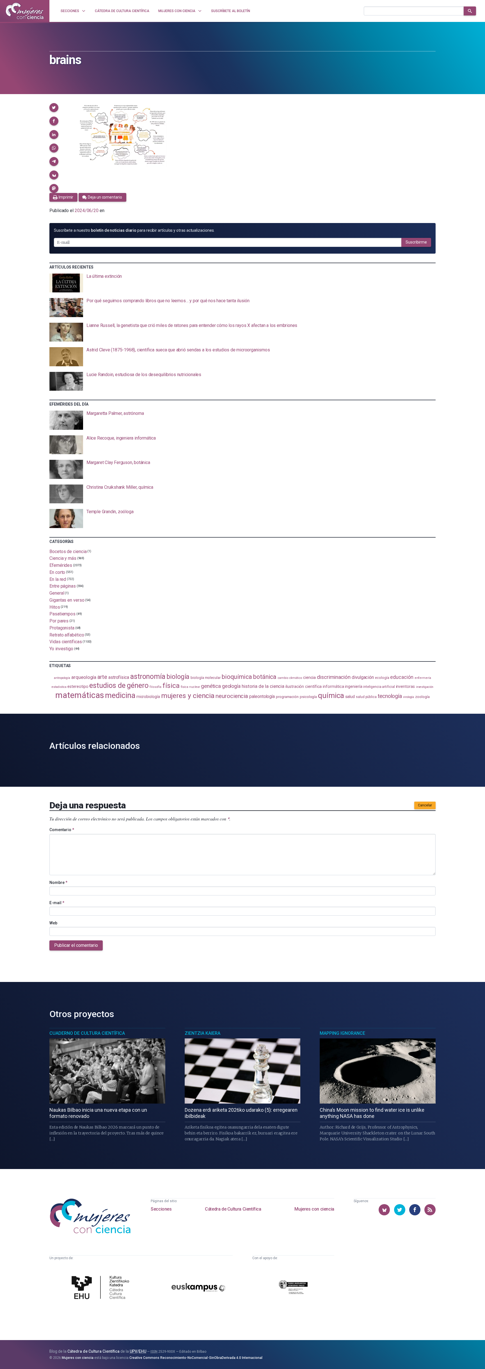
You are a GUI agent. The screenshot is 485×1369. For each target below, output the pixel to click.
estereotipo (77, 686)
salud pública (366, 697)
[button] (53, 107)
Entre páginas (62, 586)
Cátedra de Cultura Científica (233, 1209)
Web (53, 923)
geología (231, 686)
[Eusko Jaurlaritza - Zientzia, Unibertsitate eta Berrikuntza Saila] (293, 1288)
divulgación (363, 677)
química (331, 695)
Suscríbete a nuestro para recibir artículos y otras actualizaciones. (134, 230)
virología (408, 697)
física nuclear (190, 687)
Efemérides (60, 565)
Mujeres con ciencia (314, 1209)
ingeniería (353, 686)
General (56, 593)
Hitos (54, 607)
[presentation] (242, 283)
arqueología (83, 677)
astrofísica (118, 677)
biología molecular (206, 678)
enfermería (423, 678)
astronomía (147, 676)
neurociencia (232, 696)
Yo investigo (61, 648)
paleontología (262, 696)
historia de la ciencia (263, 686)
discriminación (334, 677)
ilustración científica (303, 686)
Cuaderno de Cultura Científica (87, 1033)
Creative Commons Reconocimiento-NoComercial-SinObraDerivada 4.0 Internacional (195, 1358)
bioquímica (237, 676)
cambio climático (290, 678)
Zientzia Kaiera (202, 1033)
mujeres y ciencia (188, 696)
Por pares (58, 621)
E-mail (56, 902)
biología (177, 677)
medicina (120, 695)
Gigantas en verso (66, 600)
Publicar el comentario (76, 945)
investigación (424, 687)
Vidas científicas (65, 641)
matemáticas (79, 695)
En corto (57, 572)
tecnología (390, 696)
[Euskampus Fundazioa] (198, 1288)
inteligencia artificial (379, 687)
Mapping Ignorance (342, 1033)
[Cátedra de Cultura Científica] (102, 1288)
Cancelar (425, 805)
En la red (57, 579)
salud (350, 696)
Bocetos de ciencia (68, 551)
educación (401, 677)
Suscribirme (416, 242)
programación (287, 697)
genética (211, 686)
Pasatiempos (62, 614)
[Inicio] (24, 11)
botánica (264, 676)
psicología (308, 697)
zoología (422, 696)
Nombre (58, 882)
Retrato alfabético (66, 634)
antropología (62, 678)
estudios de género (118, 685)
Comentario (61, 829)
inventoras (405, 686)
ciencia (309, 677)
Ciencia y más (62, 558)
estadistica (59, 687)
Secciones (161, 1209)
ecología (382, 678)
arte (102, 677)
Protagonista (61, 628)
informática (333, 686)
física (171, 685)
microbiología (148, 696)
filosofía (155, 687)
